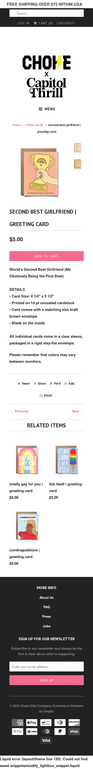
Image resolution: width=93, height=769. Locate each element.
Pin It (57, 383)
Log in (24, 23)
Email (48, 395)
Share (42, 383)
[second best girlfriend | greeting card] (39, 172)
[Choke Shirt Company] (47, 76)
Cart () (45, 23)
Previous (21, 411)
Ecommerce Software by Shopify (61, 708)
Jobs (46, 626)
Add (71, 383)
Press (46, 616)
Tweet (26, 383)
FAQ (46, 606)
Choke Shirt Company (35, 705)
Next (76, 411)
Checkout (66, 23)
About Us (46, 597)
